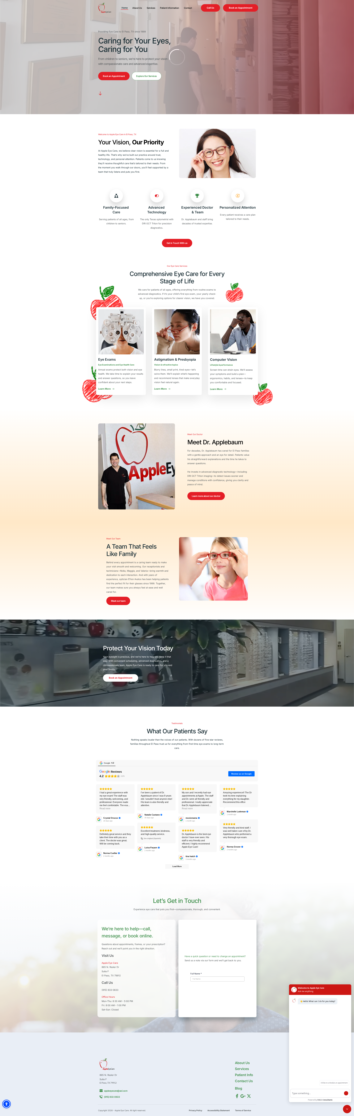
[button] (6, 1104)
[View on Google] (99, 819)
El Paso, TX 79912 (111, 975)
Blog (238, 1088)
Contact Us (244, 1081)
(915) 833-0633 (110, 990)
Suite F (105, 971)
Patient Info (244, 1075)
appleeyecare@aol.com (115, 1090)
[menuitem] (124, 7)
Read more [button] (105, 808)
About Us (242, 1063)
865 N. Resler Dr (110, 967)
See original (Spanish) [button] (152, 838)
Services (242, 1069)
